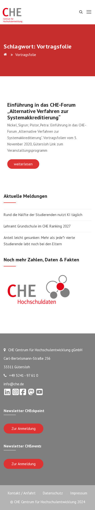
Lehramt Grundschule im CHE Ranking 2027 (37, 226)
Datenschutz (53, 493)
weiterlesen (23, 164)
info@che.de (14, 384)
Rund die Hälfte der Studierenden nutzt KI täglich (43, 214)
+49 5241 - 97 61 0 (23, 375)
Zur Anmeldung (23, 428)
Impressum (78, 493)
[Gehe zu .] (6, 54)
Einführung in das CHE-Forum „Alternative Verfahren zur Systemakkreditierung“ (41, 111)
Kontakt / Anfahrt (22, 493)
